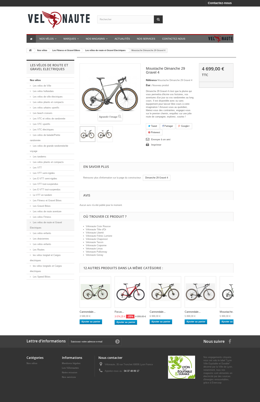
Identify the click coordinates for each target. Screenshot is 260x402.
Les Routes (38, 249)
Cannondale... (88, 311)
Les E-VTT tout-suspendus (46, 189)
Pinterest (155, 132)
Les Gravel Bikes (41, 206)
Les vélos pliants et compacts (48, 102)
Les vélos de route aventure (46, 211)
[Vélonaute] (59, 19)
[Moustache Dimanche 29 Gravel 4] (87, 134)
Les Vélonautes (70, 368)
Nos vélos (35, 80)
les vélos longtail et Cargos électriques (45, 258)
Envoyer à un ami (161, 139)
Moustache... (227, 311)
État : (149, 85)
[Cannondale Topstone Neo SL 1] (95, 292)
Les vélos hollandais (43, 91)
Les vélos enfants (41, 233)
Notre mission (69, 372)
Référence (151, 80)
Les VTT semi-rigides (43, 173)
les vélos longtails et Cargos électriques (46, 269)
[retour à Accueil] (30, 50)
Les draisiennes (40, 238)
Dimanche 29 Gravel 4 (156, 177)
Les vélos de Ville (41, 85)
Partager (168, 126)
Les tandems (39, 156)
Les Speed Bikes (41, 276)
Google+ (185, 126)
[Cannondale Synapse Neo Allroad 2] (200, 292)
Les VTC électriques (43, 129)
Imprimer (156, 144)
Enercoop (216, 382)
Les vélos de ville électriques (47, 96)
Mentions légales (71, 363)
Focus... (119, 311)
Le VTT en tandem (42, 195)
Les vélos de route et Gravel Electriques (46, 225)
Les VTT (37, 167)
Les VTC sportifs (41, 124)
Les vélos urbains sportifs (45, 107)
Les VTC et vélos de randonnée (48, 118)
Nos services (69, 377)
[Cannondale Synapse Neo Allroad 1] (165, 292)
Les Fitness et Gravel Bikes (47, 200)
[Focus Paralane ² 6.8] (130, 292)
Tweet (153, 126)
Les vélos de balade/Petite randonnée (45, 138)
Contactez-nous (220, 3)
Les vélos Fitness (41, 217)
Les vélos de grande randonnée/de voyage (49, 148)
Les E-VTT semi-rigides (44, 178)
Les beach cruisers (42, 113)
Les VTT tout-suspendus (45, 184)
